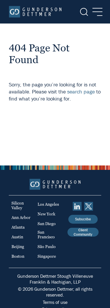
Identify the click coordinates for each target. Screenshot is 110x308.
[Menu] (95, 12)
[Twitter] (88, 206)
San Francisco (46, 234)
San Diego (47, 223)
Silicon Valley (17, 205)
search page (81, 91)
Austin (17, 237)
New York (46, 214)
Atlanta (18, 227)
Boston (17, 256)
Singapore (47, 256)
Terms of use (55, 302)
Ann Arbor (21, 217)
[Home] (35, 12)
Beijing (17, 246)
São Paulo (47, 246)
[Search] (83, 12)
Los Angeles (48, 204)
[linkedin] (77, 206)
